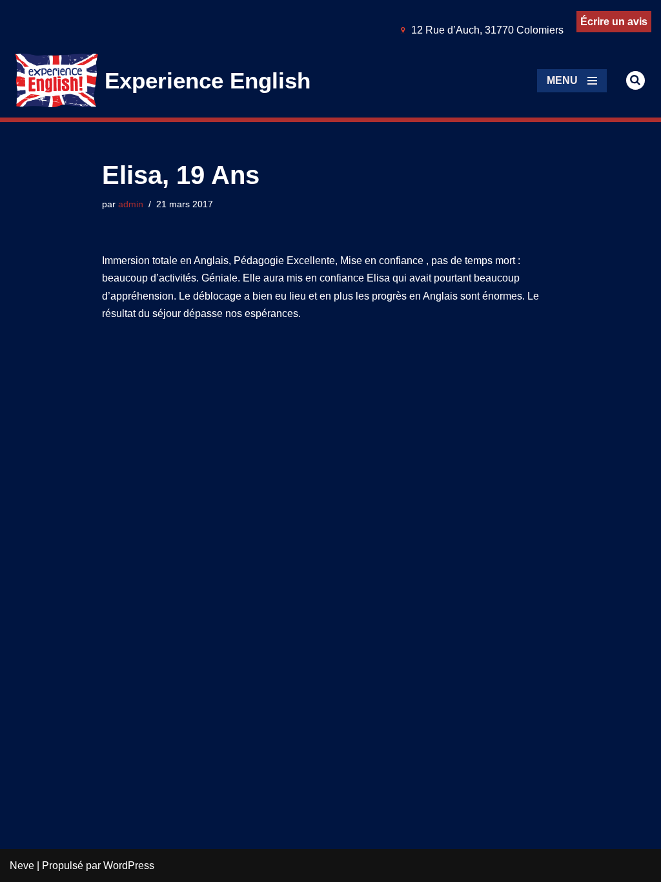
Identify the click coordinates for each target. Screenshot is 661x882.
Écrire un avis (613, 21)
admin (130, 204)
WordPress (128, 865)
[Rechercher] (635, 80)
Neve (22, 865)
